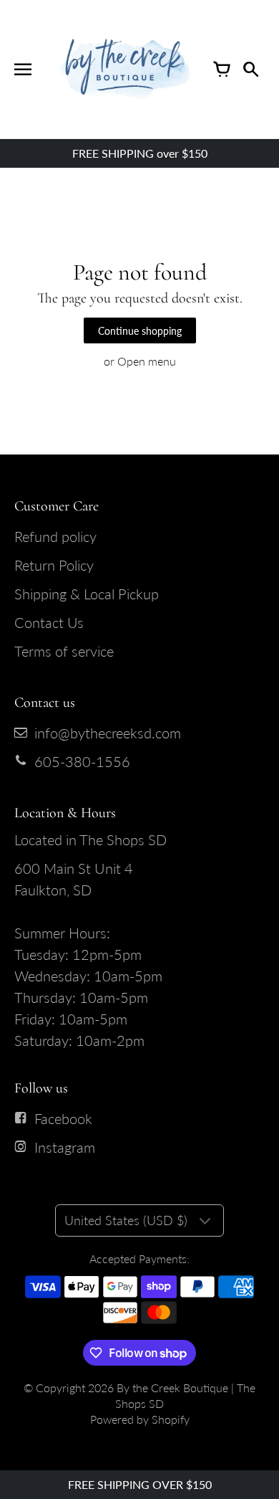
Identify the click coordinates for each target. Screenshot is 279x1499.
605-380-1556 (82, 761)
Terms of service (64, 651)
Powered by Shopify (140, 1419)
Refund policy (55, 536)
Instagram (64, 1147)
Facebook (63, 1118)
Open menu (146, 361)
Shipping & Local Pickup (86, 593)
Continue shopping (140, 331)
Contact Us (49, 622)
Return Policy (54, 565)
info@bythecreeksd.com (107, 732)
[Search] (250, 69)
